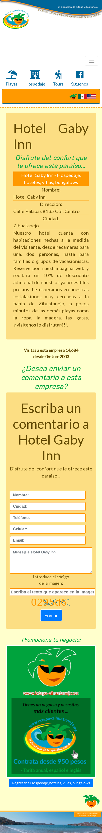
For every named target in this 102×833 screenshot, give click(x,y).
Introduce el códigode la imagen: (51, 580)
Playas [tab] (12, 83)
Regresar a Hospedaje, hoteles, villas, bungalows (51, 782)
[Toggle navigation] (91, 60)
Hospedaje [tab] (35, 83)
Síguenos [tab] (79, 83)
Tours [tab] (58, 83)
